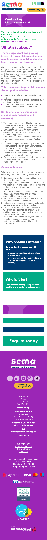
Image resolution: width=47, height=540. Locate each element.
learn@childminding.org (16, 41)
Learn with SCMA (23, 411)
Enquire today (23, 340)
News (23, 399)
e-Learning (23, 414)
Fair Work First (23, 404)
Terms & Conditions (23, 447)
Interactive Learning (23, 416)
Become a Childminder (23, 422)
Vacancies (23, 401)
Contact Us (23, 435)
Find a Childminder (23, 425)
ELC (23, 429)
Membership (23, 407)
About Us (23, 396)
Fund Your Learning (24, 419)
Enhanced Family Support (23, 431)
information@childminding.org (24, 459)
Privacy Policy (23, 449)
